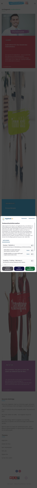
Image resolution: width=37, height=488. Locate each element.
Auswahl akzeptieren (8, 268)
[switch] (32, 245)
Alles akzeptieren (30, 268)
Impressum (24, 218)
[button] (31, 245)
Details (28, 250)
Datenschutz (32, 218)
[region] (18, 243)
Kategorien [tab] (6, 240)
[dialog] (18, 244)
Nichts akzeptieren (19, 268)
